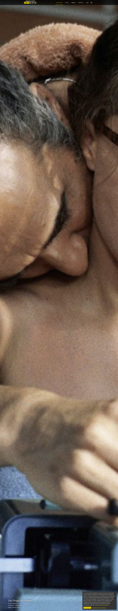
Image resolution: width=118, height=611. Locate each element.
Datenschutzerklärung (103, 605)
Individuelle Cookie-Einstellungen (99, 607)
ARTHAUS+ (80, 2)
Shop (87, 2)
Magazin (73, 2)
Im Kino (67, 2)
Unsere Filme (59, 2)
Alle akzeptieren (87, 607)
